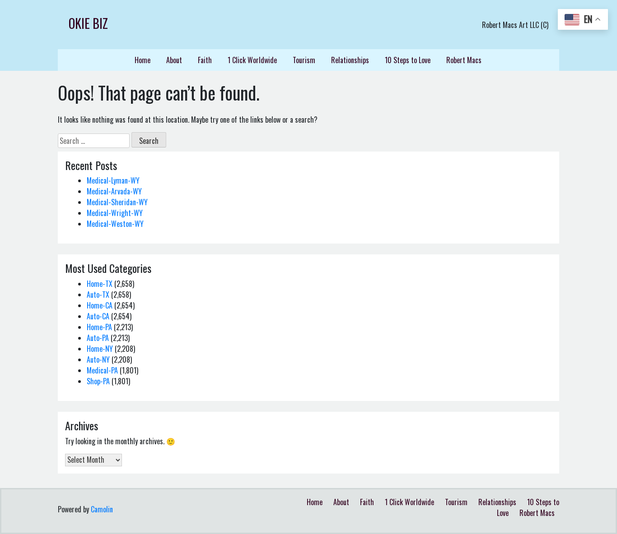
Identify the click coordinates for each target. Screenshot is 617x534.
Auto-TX (98, 294)
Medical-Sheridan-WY (117, 202)
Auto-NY (98, 359)
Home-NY (100, 348)
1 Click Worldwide (252, 60)
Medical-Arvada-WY (114, 191)
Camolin (102, 509)
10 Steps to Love (407, 60)
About (174, 60)
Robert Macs (463, 60)
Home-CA (99, 305)
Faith (205, 60)
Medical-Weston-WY (115, 223)
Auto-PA (98, 337)
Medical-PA (102, 370)
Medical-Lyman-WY (113, 180)
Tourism (304, 60)
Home (142, 60)
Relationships (350, 60)
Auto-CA (98, 316)
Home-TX (99, 283)
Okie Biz (88, 23)
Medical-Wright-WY (115, 212)
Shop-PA (98, 381)
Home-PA (99, 327)
